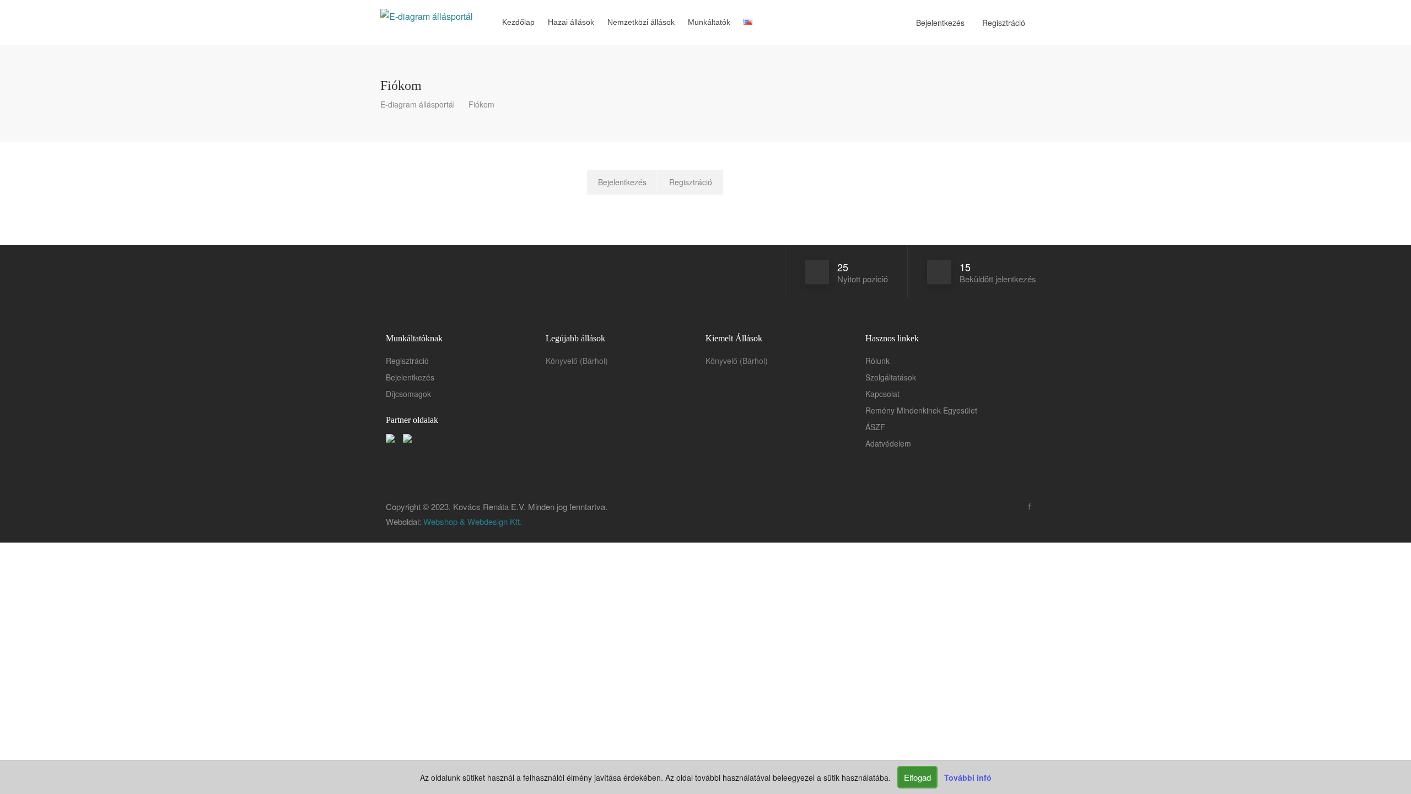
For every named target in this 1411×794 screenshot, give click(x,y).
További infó (968, 777)
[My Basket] (763, 22)
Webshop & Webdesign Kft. (472, 521)
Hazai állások (571, 22)
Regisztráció (1002, 22)
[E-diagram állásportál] (426, 7)
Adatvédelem (888, 443)
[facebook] (1029, 506)
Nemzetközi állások (641, 22)
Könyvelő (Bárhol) (577, 360)
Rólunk (877, 360)
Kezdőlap (518, 22)
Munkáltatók (709, 22)
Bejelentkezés (939, 22)
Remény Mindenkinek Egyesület (921, 410)
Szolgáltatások (890, 377)
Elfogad (917, 777)
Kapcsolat (882, 393)
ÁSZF (875, 426)
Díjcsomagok (408, 393)
